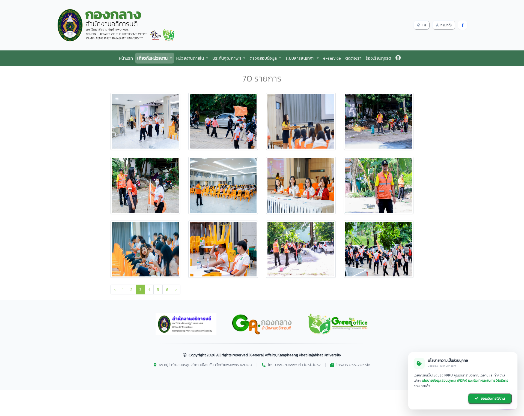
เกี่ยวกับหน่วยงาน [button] (153, 58)
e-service (332, 58)
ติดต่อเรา (353, 58)
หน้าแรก (126, 58)
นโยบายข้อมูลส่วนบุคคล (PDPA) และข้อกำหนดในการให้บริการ (465, 380)
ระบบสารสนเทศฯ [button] (300, 58)
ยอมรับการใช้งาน (492, 398)
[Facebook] (462, 25)
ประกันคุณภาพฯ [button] (227, 58)
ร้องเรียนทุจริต (378, 58)
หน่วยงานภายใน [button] (190, 58)
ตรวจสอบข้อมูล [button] (264, 58)
